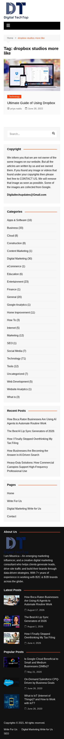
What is (11, 397)
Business (12, 227)
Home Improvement (18, 312)
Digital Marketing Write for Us (24, 508)
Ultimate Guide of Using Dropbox (31, 103)
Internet (11, 327)
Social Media (14, 351)
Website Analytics (17, 389)
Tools (10, 366)
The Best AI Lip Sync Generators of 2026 (30, 431)
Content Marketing (17, 251)
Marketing (13, 335)
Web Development (18, 381)
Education (13, 274)
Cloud (10, 235)
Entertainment (15, 281)
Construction (14, 243)
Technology (14, 96)
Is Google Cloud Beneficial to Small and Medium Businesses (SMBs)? (41, 663)
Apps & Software (17, 220)
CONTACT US (28, 178)
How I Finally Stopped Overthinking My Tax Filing (29, 441)
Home (10, 493)
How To (11, 320)
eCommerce (14, 266)
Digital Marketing (17, 258)
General (11, 297)
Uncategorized (15, 373)
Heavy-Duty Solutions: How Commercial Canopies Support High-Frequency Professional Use (30, 466)
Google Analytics (17, 304)
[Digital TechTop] (16, 545)
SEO (10, 343)
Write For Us (14, 501)
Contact (11, 516)
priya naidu (16, 108)
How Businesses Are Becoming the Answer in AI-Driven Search (27, 452)
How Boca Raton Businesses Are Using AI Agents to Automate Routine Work (31, 421)
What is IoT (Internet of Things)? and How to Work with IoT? (39, 699)
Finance (12, 289)
